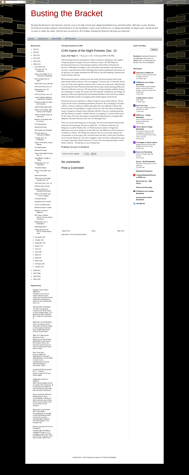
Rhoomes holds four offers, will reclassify (44, 103)
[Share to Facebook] (92, 153)
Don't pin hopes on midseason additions (42, 134)
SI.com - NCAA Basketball (145, 161)
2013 (35, 52)
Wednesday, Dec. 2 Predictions (41, 223)
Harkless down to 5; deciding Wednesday (43, 190)
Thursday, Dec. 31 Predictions (41, 70)
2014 (35, 49)
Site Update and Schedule (43, 130)
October (38, 240)
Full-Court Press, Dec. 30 (43, 94)
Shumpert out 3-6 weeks (43, 201)
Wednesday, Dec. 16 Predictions (42, 164)
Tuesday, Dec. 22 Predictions (40, 139)
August (37, 246)
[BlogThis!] (87, 153)
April (36, 258)
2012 (35, 55)
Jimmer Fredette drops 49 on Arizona (43, 115)
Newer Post (66, 231)
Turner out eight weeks (42, 204)
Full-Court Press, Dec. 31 (43, 86)
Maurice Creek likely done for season (43, 120)
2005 (35, 279)
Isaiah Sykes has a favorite (44, 83)
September (39, 243)
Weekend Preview (41, 127)
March (37, 261)
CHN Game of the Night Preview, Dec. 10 (43, 179)
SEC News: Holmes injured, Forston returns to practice (43, 217)
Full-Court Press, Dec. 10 (43, 183)
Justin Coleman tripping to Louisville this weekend (43, 98)
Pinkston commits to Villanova (41, 211)
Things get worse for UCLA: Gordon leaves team (43, 231)
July (36, 249)
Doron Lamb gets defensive (42, 394)
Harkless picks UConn (42, 186)
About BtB (56, 38)
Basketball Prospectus (144, 171)
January (38, 266)
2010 (35, 61)
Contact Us (43, 38)
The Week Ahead (40, 124)
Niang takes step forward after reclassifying (41, 410)
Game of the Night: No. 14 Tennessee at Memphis (43, 75)
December (38, 67)
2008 (35, 270)
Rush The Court (142, 105)
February (38, 264)
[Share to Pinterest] (95, 153)
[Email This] (84, 153)
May (36, 255)
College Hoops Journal (144, 98)
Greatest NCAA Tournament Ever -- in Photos (42, 370)
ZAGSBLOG (140, 203)
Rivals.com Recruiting (144, 187)
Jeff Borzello (70, 38)
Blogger (113, 457)
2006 (35, 276)
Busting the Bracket (67, 13)
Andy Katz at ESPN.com (145, 73)
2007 (35, 273)
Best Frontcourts (38, 352)
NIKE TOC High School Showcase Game (40, 336)
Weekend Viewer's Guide (43, 207)
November (38, 237)
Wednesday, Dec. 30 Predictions (42, 90)
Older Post (120, 231)
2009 (35, 64)
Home (31, 38)
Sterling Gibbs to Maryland (42, 307)
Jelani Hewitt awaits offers (43, 107)
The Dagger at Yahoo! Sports (146, 142)
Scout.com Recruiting (144, 152)
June (37, 252)
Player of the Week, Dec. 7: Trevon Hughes (43, 194)
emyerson (98, 457)
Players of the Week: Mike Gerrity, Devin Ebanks (43, 110)
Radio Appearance (41, 227)
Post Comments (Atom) (78, 234)
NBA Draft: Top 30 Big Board (42, 322)
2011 (35, 58)
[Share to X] (90, 153)
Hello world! (139, 100)
